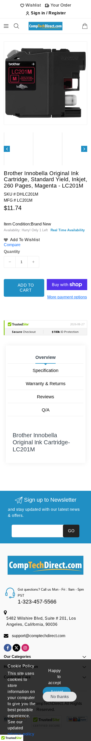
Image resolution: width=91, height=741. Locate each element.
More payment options (67, 297)
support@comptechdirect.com (38, 636)
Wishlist (33, 5)
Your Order (60, 5)
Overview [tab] (45, 357)
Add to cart (26, 287)
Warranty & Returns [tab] (45, 383)
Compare (12, 245)
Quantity (12, 251)
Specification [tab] (45, 370)
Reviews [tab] (45, 396)
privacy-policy (21, 734)
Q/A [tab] (46, 409)
